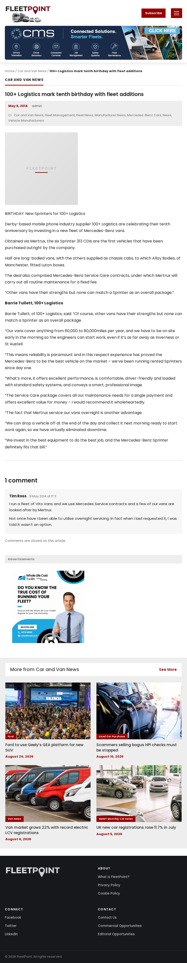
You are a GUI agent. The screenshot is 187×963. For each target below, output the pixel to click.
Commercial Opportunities (120, 926)
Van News (14, 819)
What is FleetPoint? (114, 877)
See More (168, 669)
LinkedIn (11, 934)
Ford (11, 736)
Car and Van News (32, 71)
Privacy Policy (109, 885)
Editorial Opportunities (116, 934)
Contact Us (107, 917)
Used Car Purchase (112, 736)
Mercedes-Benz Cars (144, 115)
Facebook (13, 917)
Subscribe (153, 13)
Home (10, 71)
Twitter (11, 926)
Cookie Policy (109, 893)
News (167, 115)
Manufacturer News (110, 115)
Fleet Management (60, 115)
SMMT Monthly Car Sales (116, 819)
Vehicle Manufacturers (26, 120)
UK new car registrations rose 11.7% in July (136, 827)
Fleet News (84, 115)
